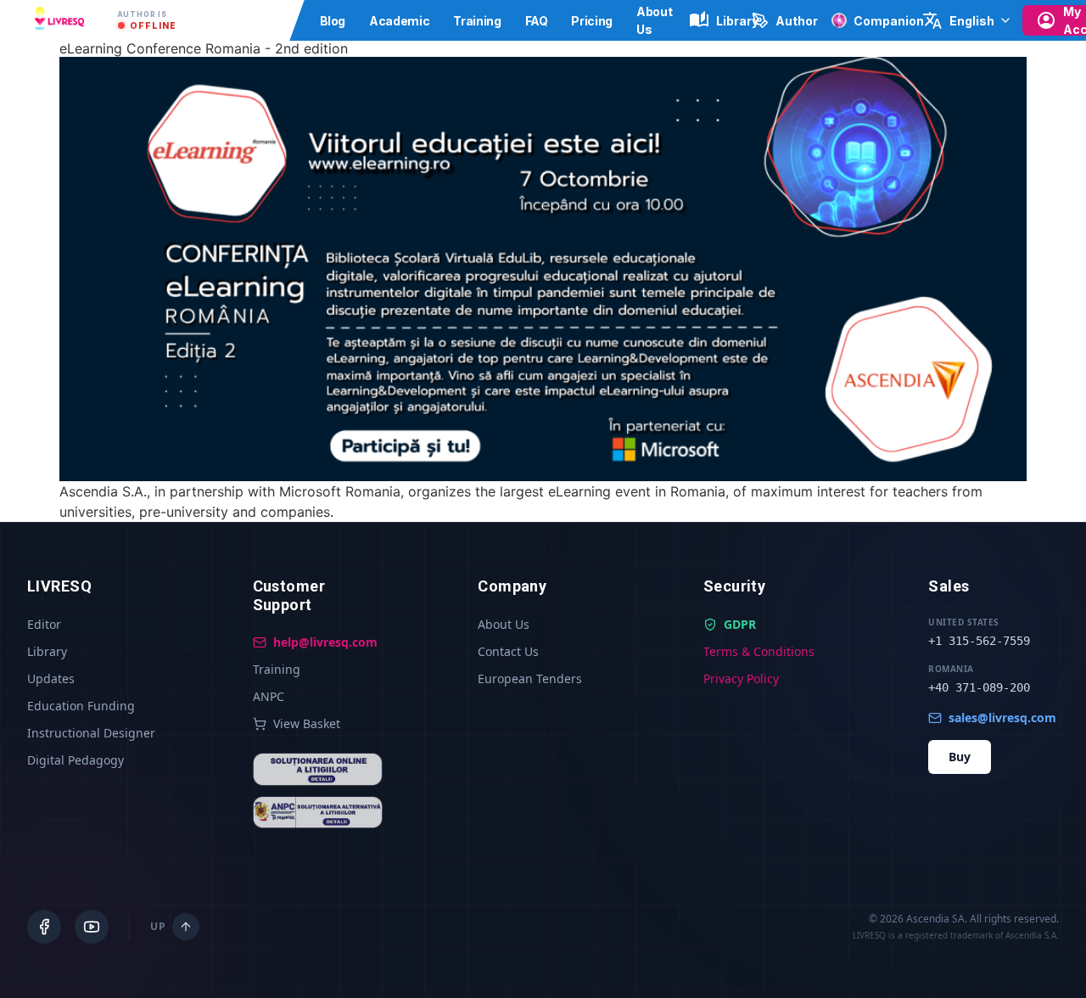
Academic (399, 21)
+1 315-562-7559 (979, 641)
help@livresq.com (325, 642)
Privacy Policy (741, 678)
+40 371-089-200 (979, 687)
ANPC (268, 696)
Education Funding (81, 706)
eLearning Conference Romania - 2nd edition (203, 48)
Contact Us (508, 651)
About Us (503, 624)
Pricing (592, 21)
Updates (51, 678)
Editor (44, 624)
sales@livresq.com (1002, 717)
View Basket (306, 723)
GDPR (740, 624)
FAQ (536, 21)
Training (477, 21)
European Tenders (530, 678)
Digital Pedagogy (75, 760)
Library (47, 651)
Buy (960, 756)
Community (261, 21)
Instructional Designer (91, 733)
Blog (333, 21)
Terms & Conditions (758, 651)
